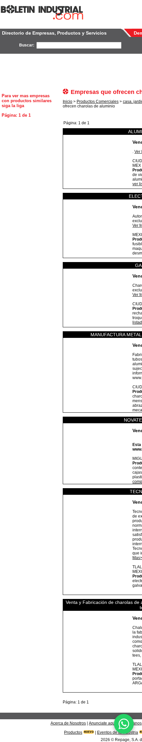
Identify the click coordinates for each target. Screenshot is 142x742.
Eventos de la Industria (117, 732)
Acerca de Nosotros (68, 723)
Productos (73, 732)
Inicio (67, 101)
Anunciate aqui (102, 723)
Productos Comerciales (98, 101)
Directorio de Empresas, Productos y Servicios (54, 33)
